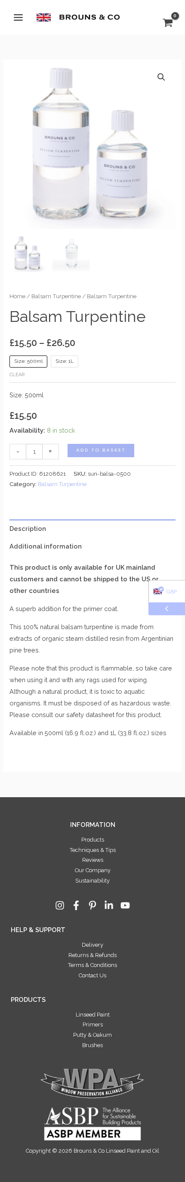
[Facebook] (76, 905)
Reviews (92, 860)
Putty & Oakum (92, 1035)
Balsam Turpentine (56, 296)
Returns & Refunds (92, 955)
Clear (17, 374)
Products (92, 839)
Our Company (93, 870)
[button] (161, 77)
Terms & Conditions (92, 965)
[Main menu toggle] (18, 17)
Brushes (92, 1045)
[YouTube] (125, 905)
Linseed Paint (93, 1014)
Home (17, 296)
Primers (93, 1024)
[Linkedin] (108, 905)
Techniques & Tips (93, 850)
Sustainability (92, 880)
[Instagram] (59, 905)
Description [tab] (27, 528)
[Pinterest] (92, 905)
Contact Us (92, 975)
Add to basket (101, 450)
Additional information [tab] (45, 546)
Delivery (92, 945)
